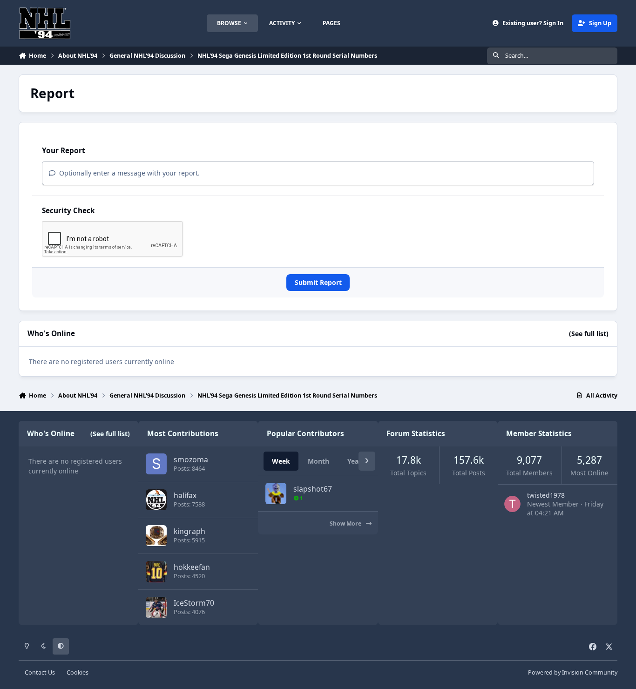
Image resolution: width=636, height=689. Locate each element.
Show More (346, 523)
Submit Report (318, 282)
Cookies (77, 672)
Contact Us (40, 672)
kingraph (189, 531)
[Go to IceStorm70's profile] (156, 607)
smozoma (191, 459)
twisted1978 (546, 495)
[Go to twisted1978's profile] (512, 504)
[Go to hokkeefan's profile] (156, 571)
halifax (185, 495)
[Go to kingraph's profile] (156, 535)
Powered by (572, 672)
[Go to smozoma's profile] (156, 463)
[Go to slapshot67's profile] (275, 493)
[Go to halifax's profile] (156, 499)
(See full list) (589, 333)
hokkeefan (192, 567)
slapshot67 (312, 489)
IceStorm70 (194, 603)
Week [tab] (281, 461)
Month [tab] (318, 461)
